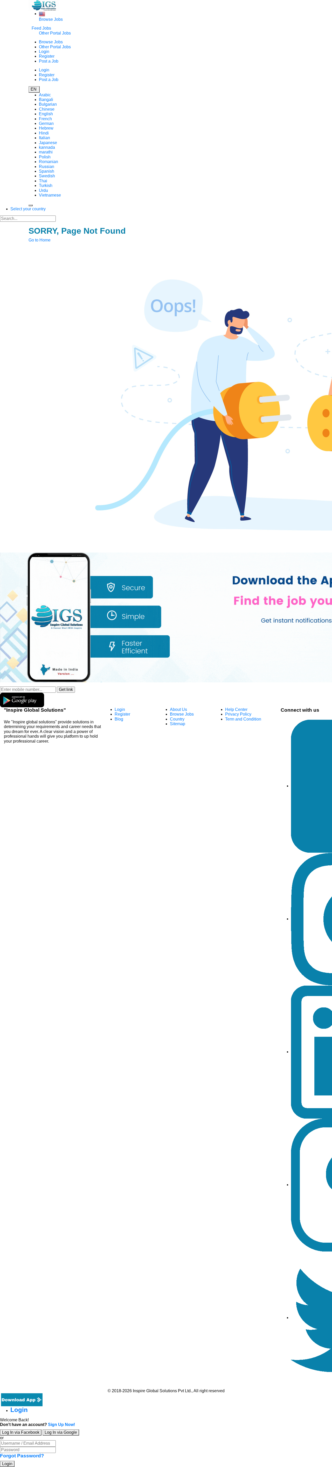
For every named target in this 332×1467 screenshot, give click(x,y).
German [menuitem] (46, 123)
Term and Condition (243, 719)
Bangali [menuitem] (46, 99)
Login (44, 51)
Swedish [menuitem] (47, 176)
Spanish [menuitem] (46, 171)
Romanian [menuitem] (48, 161)
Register (46, 56)
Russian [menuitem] (46, 166)
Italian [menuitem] (44, 138)
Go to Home (40, 240)
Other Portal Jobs (55, 33)
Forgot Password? (22, 1455)
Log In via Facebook (20, 1432)
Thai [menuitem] (43, 181)
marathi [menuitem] (46, 152)
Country (177, 719)
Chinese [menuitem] (46, 109)
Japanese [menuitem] (48, 142)
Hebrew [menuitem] (46, 128)
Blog (119, 719)
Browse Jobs (51, 19)
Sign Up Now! (61, 1424)
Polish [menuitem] (45, 157)
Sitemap (177, 724)
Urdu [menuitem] (43, 190)
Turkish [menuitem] (45, 185)
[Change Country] (42, 13)
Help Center (236, 709)
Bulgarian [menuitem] (48, 104)
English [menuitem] (46, 114)
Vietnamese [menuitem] (50, 195)
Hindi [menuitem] (44, 133)
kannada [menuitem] (47, 147)
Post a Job (48, 61)
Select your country (28, 209)
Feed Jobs (41, 28)
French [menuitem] (45, 119)
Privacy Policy (238, 714)
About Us (178, 709)
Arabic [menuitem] (45, 95)
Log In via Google (61, 1432)
